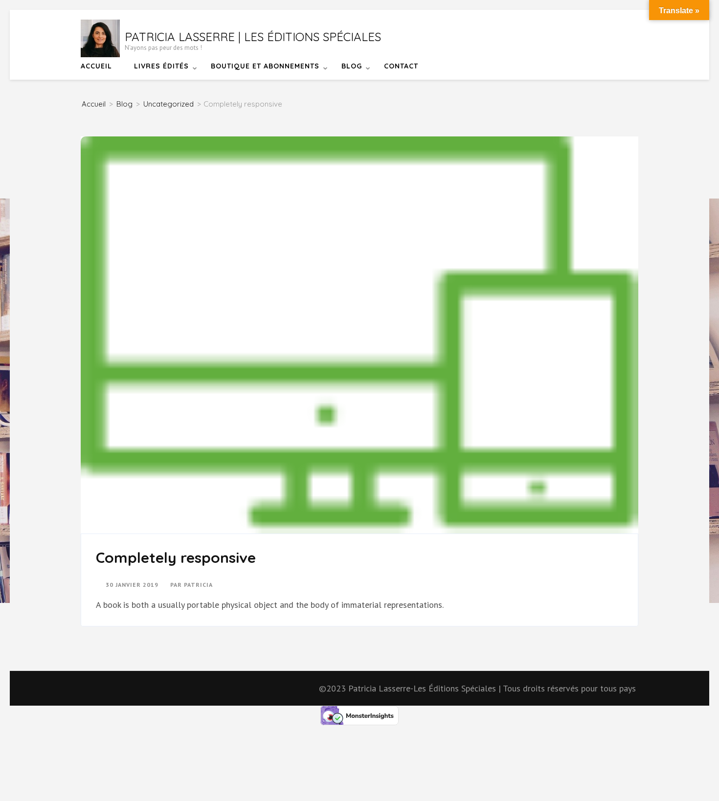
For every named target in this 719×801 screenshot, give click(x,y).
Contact (401, 66)
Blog (351, 66)
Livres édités (161, 66)
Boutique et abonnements (265, 66)
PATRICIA (198, 584)
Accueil (96, 66)
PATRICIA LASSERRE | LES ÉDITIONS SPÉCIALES (253, 36)
